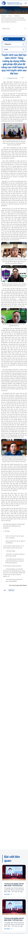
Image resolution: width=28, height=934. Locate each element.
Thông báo (7, 44)
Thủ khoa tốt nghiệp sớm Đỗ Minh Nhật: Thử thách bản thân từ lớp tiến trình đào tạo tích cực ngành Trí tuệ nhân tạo (14, 884)
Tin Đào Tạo (17, 16)
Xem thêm (7, 894)
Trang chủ (3, 16)
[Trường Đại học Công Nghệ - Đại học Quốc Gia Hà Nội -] (11, 3)
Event (6, 49)
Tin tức (10, 16)
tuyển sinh (11, 590)
